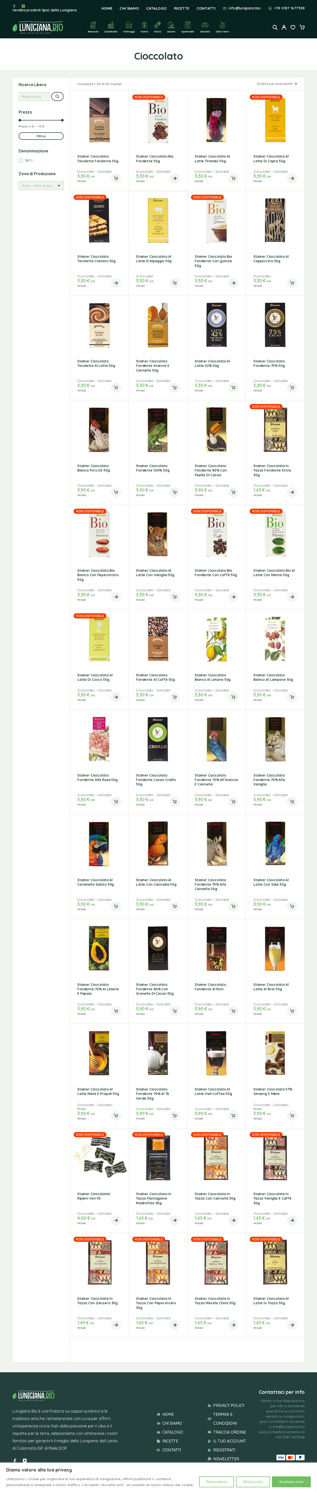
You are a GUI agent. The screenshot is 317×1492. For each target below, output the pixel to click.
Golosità (205, 31)
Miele (81, 1109)
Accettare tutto (291, 1482)
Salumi (171, 31)
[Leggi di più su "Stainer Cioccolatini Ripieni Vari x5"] (116, 1220)
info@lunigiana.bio (245, 8)
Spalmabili (187, 31)
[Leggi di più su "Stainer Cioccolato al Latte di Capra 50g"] (292, 178)
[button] (116, 178)
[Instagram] (23, 6)
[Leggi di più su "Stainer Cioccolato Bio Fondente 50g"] (175, 178)
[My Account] (284, 27)
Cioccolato (86, 171)
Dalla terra (222, 31)
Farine (144, 31)
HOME (107, 8)
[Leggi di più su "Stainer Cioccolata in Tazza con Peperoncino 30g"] (175, 1325)
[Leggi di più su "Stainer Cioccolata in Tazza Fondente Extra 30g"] (292, 492)
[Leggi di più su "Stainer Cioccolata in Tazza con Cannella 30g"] (233, 1220)
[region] (158, 1477)
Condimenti (110, 31)
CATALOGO (156, 8)
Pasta (157, 31)
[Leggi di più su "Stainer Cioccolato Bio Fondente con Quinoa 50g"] (233, 283)
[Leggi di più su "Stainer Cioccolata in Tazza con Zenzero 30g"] (116, 1325)
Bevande (93, 31)
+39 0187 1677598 (289, 8)
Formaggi (129, 31)
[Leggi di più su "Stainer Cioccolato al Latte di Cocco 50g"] (116, 697)
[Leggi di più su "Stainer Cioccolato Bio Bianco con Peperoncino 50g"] (116, 597)
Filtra (41, 136)
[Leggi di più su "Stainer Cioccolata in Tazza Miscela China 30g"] (233, 1325)
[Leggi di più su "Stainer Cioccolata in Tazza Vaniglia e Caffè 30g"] (292, 1220)
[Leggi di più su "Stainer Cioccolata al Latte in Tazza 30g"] (292, 1325)
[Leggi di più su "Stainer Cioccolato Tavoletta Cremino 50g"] (116, 283)
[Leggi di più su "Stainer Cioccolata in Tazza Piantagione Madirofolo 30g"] (175, 1220)
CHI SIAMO (129, 8)
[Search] (275, 27)
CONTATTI (206, 8)
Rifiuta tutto (253, 1482)
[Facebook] (14, 6)
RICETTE (181, 8)
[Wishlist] (293, 28)
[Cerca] (57, 96)
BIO (29, 160)
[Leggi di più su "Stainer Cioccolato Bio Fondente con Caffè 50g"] (233, 597)
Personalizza (216, 1482)
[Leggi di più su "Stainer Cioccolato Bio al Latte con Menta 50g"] (292, 597)
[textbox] (41, 186)
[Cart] (301, 28)
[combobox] (41, 185)
